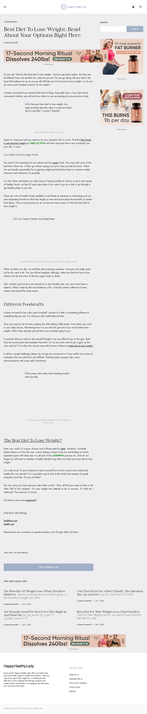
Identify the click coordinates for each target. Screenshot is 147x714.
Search (104, 22)
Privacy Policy (74, 687)
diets (63, 448)
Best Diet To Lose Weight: (16, 552)
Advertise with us (75, 678)
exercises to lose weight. (80, 345)
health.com (9, 524)
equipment (31, 500)
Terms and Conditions (78, 683)
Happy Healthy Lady (19, 666)
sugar (55, 162)
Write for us (74, 674)
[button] (5, 7)
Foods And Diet (11, 22)
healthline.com (10, 520)
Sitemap (72, 691)
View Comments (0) (48, 567)
